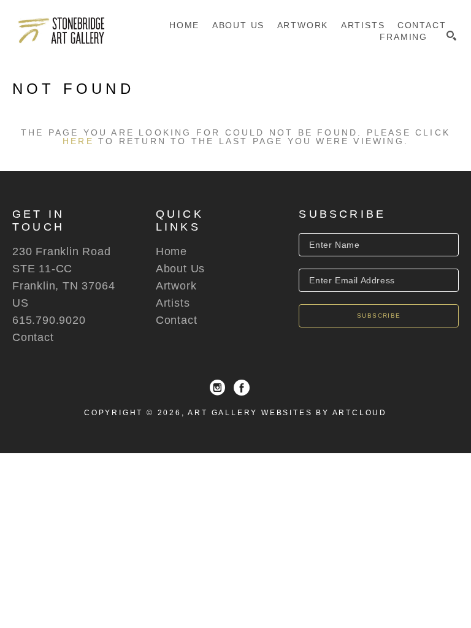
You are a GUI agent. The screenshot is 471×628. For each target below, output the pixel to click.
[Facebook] (242, 388)
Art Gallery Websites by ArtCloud (287, 412)
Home (171, 251)
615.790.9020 (49, 320)
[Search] (451, 35)
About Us (180, 268)
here (78, 141)
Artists (173, 302)
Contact (33, 337)
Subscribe (379, 315)
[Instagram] (217, 388)
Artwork (176, 285)
